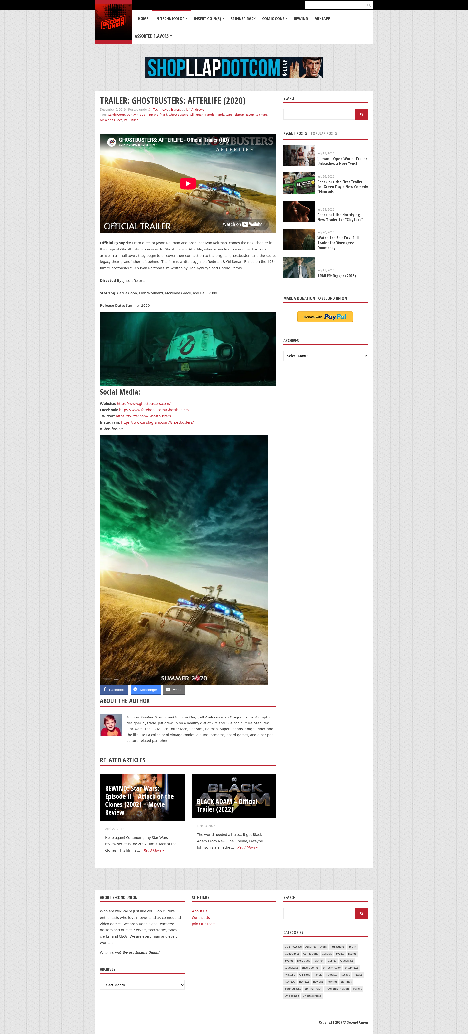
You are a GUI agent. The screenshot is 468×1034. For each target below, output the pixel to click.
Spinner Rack (243, 18)
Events (340, 953)
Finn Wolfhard (157, 114)
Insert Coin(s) (207, 18)
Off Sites (304, 974)
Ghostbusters (178, 114)
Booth (352, 946)
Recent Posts (295, 133)
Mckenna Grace (111, 120)
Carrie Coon (116, 114)
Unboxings (292, 995)
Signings (346, 981)
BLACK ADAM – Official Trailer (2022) (227, 805)
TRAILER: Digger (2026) (336, 275)
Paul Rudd (131, 120)
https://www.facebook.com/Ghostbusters (154, 409)
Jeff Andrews (195, 109)
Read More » (154, 850)
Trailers (176, 109)
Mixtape (322, 18)
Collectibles (292, 953)
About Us (199, 911)
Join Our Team (204, 923)
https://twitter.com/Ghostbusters (143, 415)
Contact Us (201, 917)
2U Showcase (293, 946)
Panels (318, 974)
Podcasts (331, 974)
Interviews (351, 967)
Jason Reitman (256, 114)
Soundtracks (293, 988)
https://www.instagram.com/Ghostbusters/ (157, 422)
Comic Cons (273, 18)
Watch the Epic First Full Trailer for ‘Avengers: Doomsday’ (338, 242)
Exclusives (303, 960)
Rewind (301, 18)
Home (143, 18)
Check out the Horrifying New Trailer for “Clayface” (340, 217)
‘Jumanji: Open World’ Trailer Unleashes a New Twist (342, 161)
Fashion (319, 960)
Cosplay (327, 953)
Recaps (345, 974)
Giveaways (346, 960)
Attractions (337, 946)
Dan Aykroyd (136, 114)
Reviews (290, 981)
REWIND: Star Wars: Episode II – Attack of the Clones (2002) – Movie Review (139, 800)
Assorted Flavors (152, 36)
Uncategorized (312, 995)
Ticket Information (337, 988)
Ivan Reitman (235, 114)
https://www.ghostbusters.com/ (144, 403)
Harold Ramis (214, 114)
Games (332, 960)
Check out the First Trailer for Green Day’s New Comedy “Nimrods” (342, 186)
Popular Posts (324, 133)
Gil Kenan (197, 114)
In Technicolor (170, 18)
